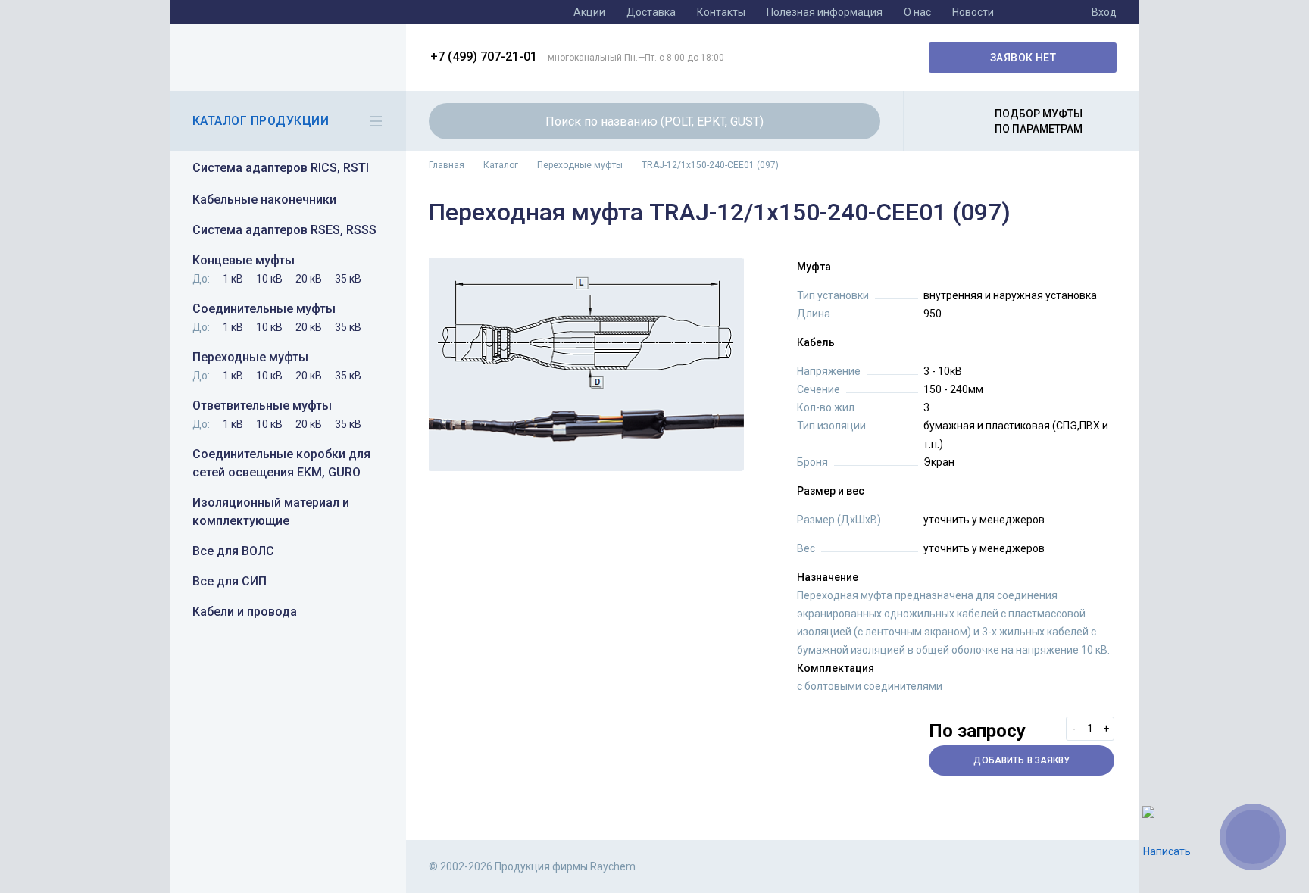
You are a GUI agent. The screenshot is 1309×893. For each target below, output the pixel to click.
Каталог (500, 165)
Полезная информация (825, 12)
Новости (973, 12)
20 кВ (308, 279)
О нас (917, 12)
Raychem (285, 57)
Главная (446, 165)
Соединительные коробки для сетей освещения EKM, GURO (281, 463)
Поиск (860, 121)
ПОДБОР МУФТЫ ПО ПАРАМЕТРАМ (1039, 121)
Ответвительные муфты (262, 405)
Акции (589, 12)
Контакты (721, 12)
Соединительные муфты (264, 308)
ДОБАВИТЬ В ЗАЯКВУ (1021, 760)
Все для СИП (229, 581)
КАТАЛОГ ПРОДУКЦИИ (260, 121)
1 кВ (233, 279)
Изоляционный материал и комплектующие (270, 511)
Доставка (651, 12)
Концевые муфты (243, 260)
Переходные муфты (250, 357)
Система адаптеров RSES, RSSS (284, 230)
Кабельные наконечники (264, 199)
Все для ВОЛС (233, 551)
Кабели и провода (244, 611)
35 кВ (348, 279)
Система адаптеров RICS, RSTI (280, 168)
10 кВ (269, 279)
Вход (1104, 12)
